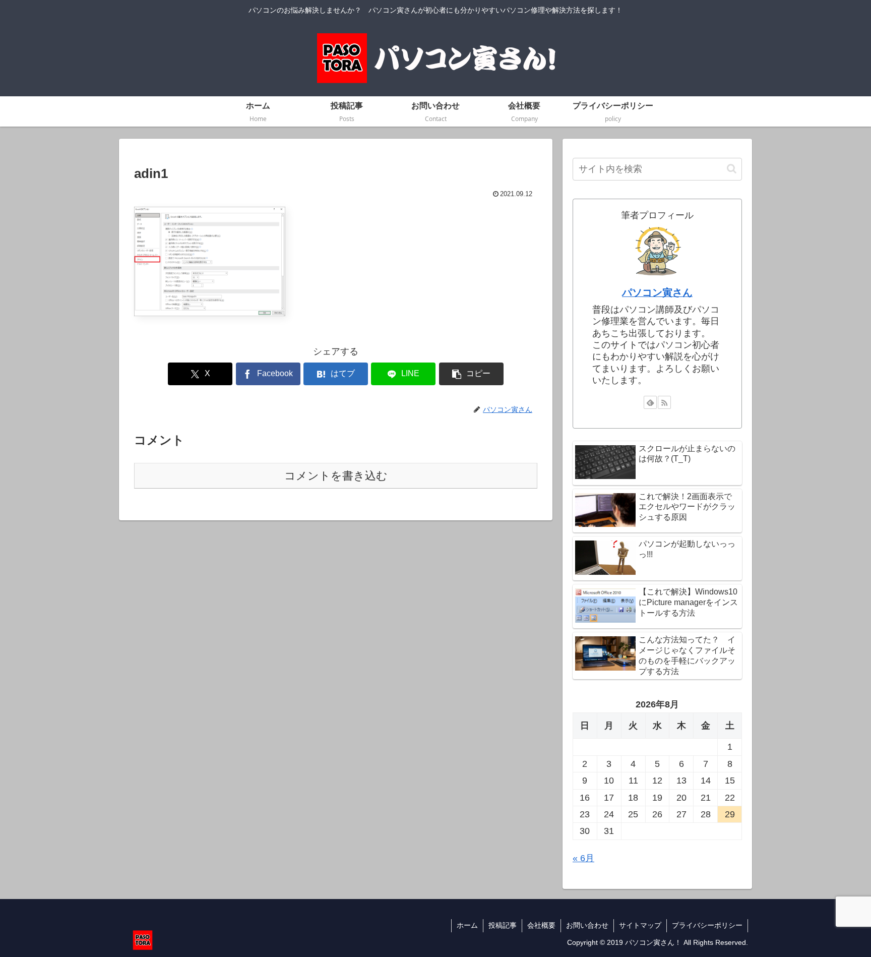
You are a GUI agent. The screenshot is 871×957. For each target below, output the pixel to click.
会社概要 (541, 925)
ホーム (467, 925)
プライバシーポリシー (707, 925)
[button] (471, 374)
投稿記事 (502, 925)
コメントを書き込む (336, 475)
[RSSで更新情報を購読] (664, 402)
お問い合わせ (587, 925)
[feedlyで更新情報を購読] (650, 402)
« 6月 (583, 858)
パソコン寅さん (657, 292)
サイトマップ (640, 925)
